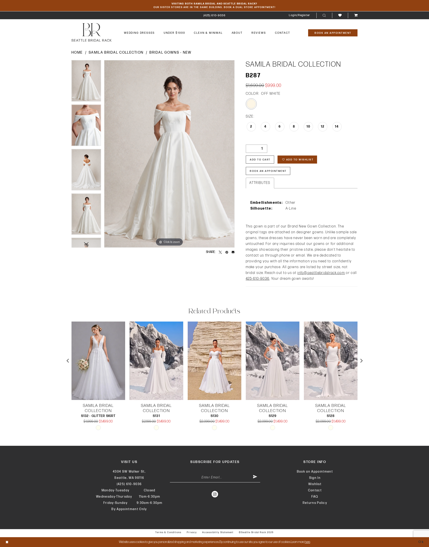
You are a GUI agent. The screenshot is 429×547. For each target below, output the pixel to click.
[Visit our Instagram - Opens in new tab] (215, 494)
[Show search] (324, 15)
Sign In (315, 478)
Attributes (260, 183)
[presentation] (98, 361)
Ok (421, 542)
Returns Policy (315, 503)
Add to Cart (260, 159)
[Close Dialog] (7, 542)
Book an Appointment (315, 471)
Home (77, 52)
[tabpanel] (86, 82)
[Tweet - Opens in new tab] (220, 252)
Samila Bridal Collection (116, 52)
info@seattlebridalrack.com (321, 273)
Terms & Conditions (168, 532)
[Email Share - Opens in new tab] (233, 252)
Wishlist (315, 484)
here (307, 542)
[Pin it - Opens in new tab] (226, 252)
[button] (299, 15)
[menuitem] (214, 15)
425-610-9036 (258, 279)
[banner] (91, 32)
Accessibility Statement (217, 532)
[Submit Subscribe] (255, 477)
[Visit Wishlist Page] (340, 15)
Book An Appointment (268, 171)
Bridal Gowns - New (170, 52)
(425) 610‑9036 (129, 484)
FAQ (314, 497)
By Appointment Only (129, 509)
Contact (315, 490)
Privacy (192, 532)
